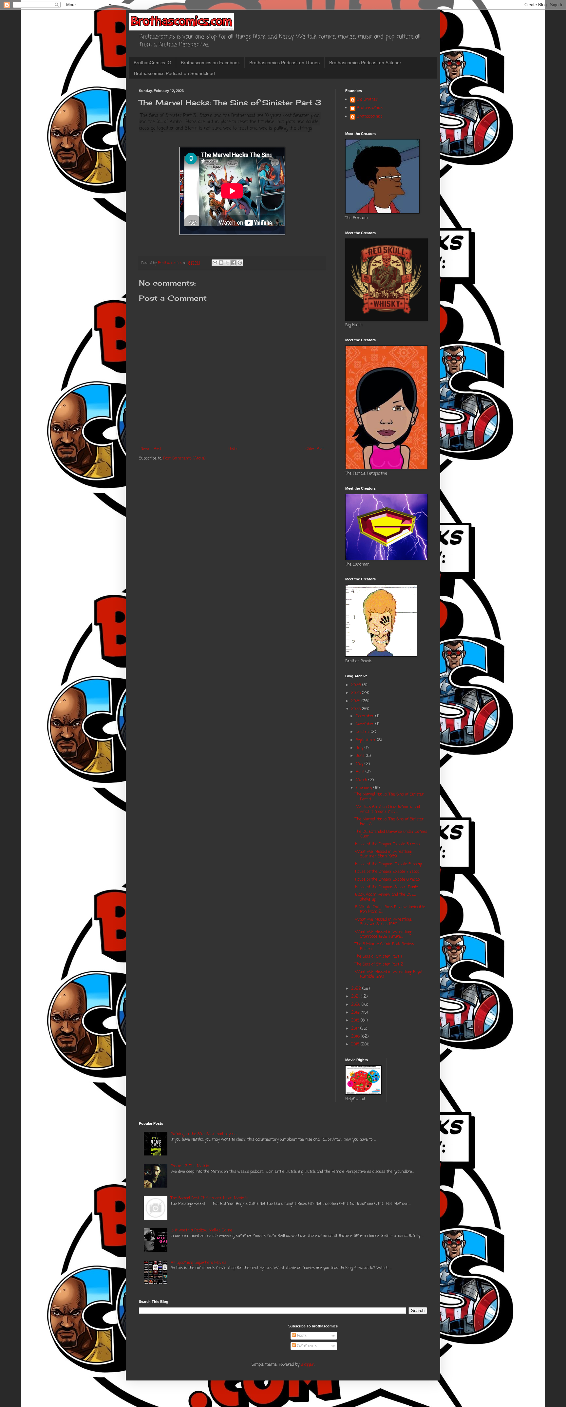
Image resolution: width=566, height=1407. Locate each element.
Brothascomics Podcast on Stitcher (365, 62)
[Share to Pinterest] (239, 262)
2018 (356, 1020)
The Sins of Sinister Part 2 (379, 964)
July (360, 748)
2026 (356, 685)
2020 (356, 1005)
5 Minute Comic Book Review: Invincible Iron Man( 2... (390, 909)
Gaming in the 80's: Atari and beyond (203, 1134)
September (366, 740)
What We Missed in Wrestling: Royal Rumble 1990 (388, 974)
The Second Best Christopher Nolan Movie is (209, 1198)
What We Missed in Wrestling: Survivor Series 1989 (383, 922)
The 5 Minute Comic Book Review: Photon (385, 946)
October (363, 732)
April (361, 772)
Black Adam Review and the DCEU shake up (385, 897)
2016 (356, 1037)
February (364, 788)
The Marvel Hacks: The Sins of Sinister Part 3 (389, 821)
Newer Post (151, 449)
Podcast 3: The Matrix (190, 1166)
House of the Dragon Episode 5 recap (387, 844)
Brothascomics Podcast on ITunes (284, 62)
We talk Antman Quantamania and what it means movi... (387, 809)
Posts (301, 1336)
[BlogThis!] (221, 262)
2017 (355, 1029)
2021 (356, 997)
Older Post (315, 449)
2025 (356, 693)
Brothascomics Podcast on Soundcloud (174, 73)
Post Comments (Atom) (184, 458)
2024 (356, 701)
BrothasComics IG (152, 62)
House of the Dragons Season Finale (386, 887)
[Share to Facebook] (233, 262)
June (361, 756)
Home (233, 449)
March (362, 780)
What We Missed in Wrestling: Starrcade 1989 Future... (383, 934)
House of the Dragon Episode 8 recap (387, 880)
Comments (306, 1346)
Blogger (307, 1365)
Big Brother (367, 100)
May (360, 764)
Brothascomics (370, 108)
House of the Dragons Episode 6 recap (388, 864)
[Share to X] (227, 262)
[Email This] (215, 262)
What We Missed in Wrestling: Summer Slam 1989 (383, 854)
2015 (356, 1044)
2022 (356, 989)
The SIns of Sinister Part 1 (378, 957)
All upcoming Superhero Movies (198, 1263)
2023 (356, 709)
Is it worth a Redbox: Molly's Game (201, 1230)
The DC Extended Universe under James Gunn (391, 834)
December (365, 716)
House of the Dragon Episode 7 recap (387, 872)
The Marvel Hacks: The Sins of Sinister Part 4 (389, 797)
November (365, 724)
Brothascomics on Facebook (210, 62)
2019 (356, 1013)
